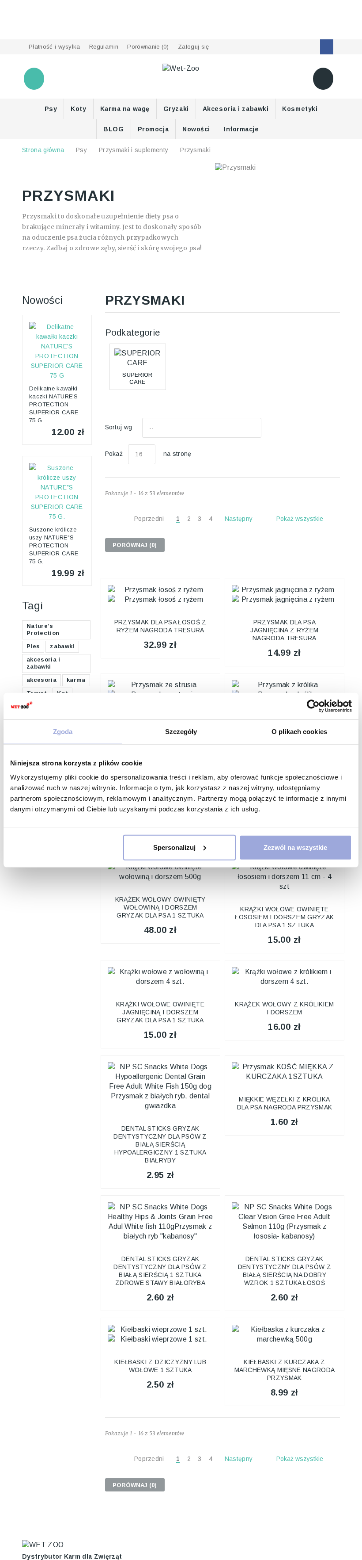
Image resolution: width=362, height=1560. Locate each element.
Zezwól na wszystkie (295, 847)
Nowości (196, 129)
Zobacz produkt (160, 618)
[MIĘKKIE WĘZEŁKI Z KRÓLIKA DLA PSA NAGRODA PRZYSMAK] (284, 1072)
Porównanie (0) (148, 46)
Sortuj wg (118, 427)
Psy (51, 108)
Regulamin (103, 46)
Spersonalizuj (174, 847)
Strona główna (43, 149)
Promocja (153, 129)
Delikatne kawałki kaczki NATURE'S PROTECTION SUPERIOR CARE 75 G (53, 404)
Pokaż (114, 453)
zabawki (62, 646)
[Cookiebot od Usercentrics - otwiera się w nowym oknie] (313, 706)
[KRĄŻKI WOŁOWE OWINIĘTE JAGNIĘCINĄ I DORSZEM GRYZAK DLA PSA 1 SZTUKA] (160, 976)
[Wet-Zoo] (180, 68)
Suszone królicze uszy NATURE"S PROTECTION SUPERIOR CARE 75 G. (53, 545)
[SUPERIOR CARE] (137, 358)
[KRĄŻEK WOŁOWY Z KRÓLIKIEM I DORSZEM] (284, 976)
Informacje (241, 129)
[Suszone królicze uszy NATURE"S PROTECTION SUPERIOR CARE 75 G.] (57, 492)
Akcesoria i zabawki (236, 108)
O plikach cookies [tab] (299, 731)
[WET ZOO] (43, 1544)
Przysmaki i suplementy (133, 149)
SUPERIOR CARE (137, 378)
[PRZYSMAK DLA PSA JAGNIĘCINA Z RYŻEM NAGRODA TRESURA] (284, 594)
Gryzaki (176, 108)
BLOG (113, 129)
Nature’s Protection (42, 629)
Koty (78, 108)
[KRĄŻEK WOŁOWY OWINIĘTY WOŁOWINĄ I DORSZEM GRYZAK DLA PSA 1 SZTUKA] (160, 872)
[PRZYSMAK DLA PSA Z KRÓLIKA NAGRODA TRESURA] (284, 690)
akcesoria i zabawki (43, 663)
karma (76, 680)
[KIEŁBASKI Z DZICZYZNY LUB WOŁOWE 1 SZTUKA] (160, 1334)
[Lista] (335, 428)
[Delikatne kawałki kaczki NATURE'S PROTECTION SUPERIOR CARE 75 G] (57, 351)
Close (15, 33)
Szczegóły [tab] (181, 731)
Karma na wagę (125, 108)
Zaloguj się (193, 46)
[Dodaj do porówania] (207, 591)
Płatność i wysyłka (54, 46)
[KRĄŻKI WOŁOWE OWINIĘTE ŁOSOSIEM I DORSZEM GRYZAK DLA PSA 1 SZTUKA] (284, 876)
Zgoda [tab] (63, 731)
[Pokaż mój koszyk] (323, 79)
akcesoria (41, 680)
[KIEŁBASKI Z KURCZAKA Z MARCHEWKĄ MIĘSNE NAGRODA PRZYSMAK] (284, 1334)
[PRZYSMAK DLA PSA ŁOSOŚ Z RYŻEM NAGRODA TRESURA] (160, 594)
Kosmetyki (299, 108)
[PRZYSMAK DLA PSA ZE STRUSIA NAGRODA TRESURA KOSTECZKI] (160, 690)
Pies (33, 646)
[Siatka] (315, 428)
